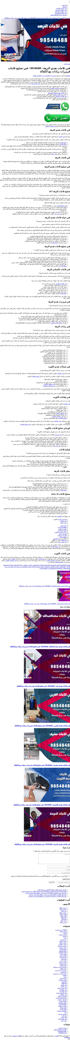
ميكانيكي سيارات (62, 1011)
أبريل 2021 (64, 921)
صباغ (65, 977)
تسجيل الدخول (62, 1028)
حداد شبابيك (63, 965)
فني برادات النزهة (20, 565)
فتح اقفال (64, 540)
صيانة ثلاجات (63, 144)
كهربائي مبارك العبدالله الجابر (58, 15)
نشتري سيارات (62, 1014)
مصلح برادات (63, 568)
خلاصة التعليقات (62, 1031)
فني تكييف (64, 985)
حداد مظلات (63, 969)
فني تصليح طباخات (25, 424)
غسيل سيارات (63, 980)
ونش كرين (64, 1020)
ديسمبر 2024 (63, 908)
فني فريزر (21, 566)
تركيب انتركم (63, 941)
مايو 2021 (64, 919)
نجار (65, 1012)
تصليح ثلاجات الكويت (56, 323)
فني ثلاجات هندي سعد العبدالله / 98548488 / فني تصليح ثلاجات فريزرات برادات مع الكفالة (40, 646)
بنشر (65, 938)
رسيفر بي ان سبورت (61, 970)
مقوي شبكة (63, 1007)
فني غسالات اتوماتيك (49, 386)
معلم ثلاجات (63, 293)
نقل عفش (64, 1017)
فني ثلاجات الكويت (55, 88)
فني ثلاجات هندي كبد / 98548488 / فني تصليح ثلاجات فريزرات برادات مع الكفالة (43, 686)
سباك (59, 542)
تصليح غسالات (59, 562)
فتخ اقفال (64, 983)
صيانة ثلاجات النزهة (40, 565)
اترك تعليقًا (36, 75)
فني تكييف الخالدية (61, 8)
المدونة (65, 7)
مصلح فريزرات (50, 568)
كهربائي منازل (56, 446)
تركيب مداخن (63, 947)
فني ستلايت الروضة (61, 10)
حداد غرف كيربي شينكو (60, 967)
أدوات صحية (63, 931)
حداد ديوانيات (63, 964)
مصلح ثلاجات (63, 266)
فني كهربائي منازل (61, 993)
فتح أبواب (64, 981)
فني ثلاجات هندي (35, 83)
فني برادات (54, 154)
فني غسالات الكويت (49, 384)
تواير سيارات (63, 957)
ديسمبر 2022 (63, 912)
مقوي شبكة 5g (62, 530)
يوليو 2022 (64, 917)
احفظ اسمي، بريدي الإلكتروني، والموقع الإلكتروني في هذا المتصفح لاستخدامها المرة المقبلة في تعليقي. (39, 876)
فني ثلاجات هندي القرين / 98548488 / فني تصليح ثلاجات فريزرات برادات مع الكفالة (42, 726)
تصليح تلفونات (63, 951)
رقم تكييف (64, 972)
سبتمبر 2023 (63, 909)
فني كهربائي (57, 435)
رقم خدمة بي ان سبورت (60, 973)
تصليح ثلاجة (54, 242)
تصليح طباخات (62, 418)
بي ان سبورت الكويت (61, 532)
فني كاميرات (63, 991)
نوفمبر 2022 (63, 914)
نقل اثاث (64, 1016)
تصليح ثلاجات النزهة (58, 565)
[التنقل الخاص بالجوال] (69, 2)
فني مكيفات (63, 994)
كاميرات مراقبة (62, 535)
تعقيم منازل (63, 954)
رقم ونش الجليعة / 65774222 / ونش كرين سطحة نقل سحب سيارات (48, 894)
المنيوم (65, 936)
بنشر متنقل (63, 522)
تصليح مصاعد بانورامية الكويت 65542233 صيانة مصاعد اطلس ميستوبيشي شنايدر (44, 891)
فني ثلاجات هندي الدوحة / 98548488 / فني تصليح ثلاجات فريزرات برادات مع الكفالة (42, 844)
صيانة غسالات (35, 376)
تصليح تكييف (63, 949)
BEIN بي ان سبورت (61, 930)
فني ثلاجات (67, 64)
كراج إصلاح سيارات (61, 998)
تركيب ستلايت (63, 944)
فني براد (32, 565)
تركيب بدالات (63, 943)
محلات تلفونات (62, 1003)
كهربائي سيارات (62, 999)
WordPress (67, 1037)
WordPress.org (63, 1033)
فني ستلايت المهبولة (61, 13)
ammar (68, 75)
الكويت (13, 559)
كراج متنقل (63, 525)
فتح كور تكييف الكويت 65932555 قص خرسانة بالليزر (52, 890)
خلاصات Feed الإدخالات (60, 1029)
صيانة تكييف (63, 978)
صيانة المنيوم (56, 538)
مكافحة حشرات (62, 527)
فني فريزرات (57, 214)
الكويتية (59, 516)
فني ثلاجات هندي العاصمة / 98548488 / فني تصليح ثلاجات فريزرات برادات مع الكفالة (42, 805)
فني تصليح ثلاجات (62, 205)
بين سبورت (63, 939)
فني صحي (64, 542)
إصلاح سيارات (63, 934)
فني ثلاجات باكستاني (61, 96)
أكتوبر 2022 (63, 916)
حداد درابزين (63, 960)
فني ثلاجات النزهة (10, 565)
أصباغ (65, 933)
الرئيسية (64, 5)
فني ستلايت (63, 521)
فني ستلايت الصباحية (61, 11)
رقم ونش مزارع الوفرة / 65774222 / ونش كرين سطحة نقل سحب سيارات (46, 893)
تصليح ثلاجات (63, 142)
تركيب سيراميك (62, 946)
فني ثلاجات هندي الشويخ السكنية (57, 93)
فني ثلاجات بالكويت (61, 283)
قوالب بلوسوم (17, 1036)
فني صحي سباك (62, 988)
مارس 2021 (63, 922)
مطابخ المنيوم (63, 1004)
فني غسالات (60, 373)
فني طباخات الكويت (50, 126)
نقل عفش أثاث (62, 1019)
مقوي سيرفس (62, 529)
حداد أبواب (64, 959)
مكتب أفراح (63, 1009)
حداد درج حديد (63, 962)
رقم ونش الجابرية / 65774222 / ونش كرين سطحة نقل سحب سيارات (47, 896)
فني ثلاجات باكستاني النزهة (54, 566)
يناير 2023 (64, 911)
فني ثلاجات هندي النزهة (30, 566)
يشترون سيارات (62, 519)
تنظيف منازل (63, 537)
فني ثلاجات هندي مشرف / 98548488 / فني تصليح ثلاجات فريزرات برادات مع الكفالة (42, 765)
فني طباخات (66, 404)
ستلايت (64, 975)
